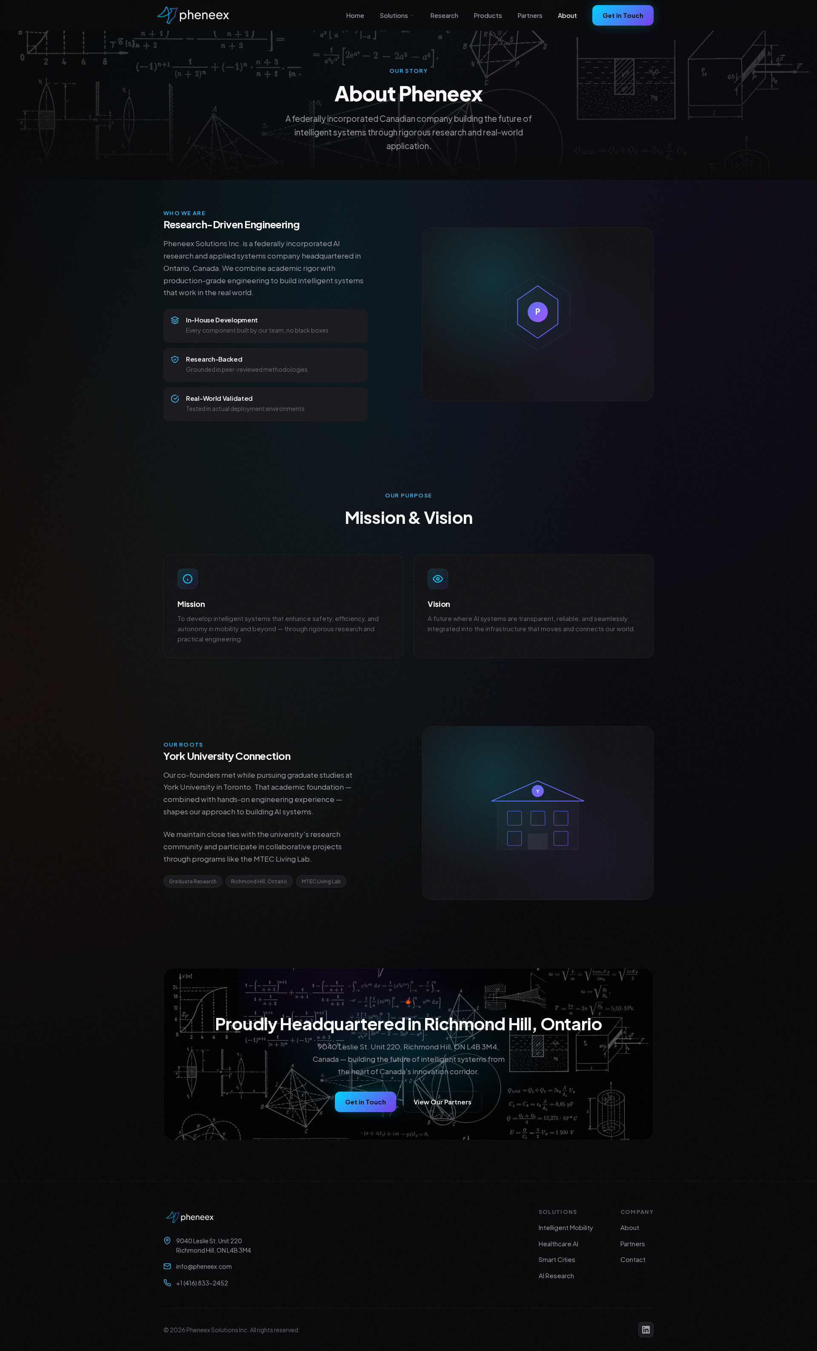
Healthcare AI (558, 1243)
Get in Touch (623, 15)
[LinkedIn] (646, 1329)
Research (444, 15)
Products (488, 15)
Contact (633, 1259)
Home (355, 15)
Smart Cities (557, 1259)
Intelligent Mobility (566, 1227)
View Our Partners (442, 1102)
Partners (530, 15)
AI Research (556, 1275)
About (567, 15)
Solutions (394, 15)
